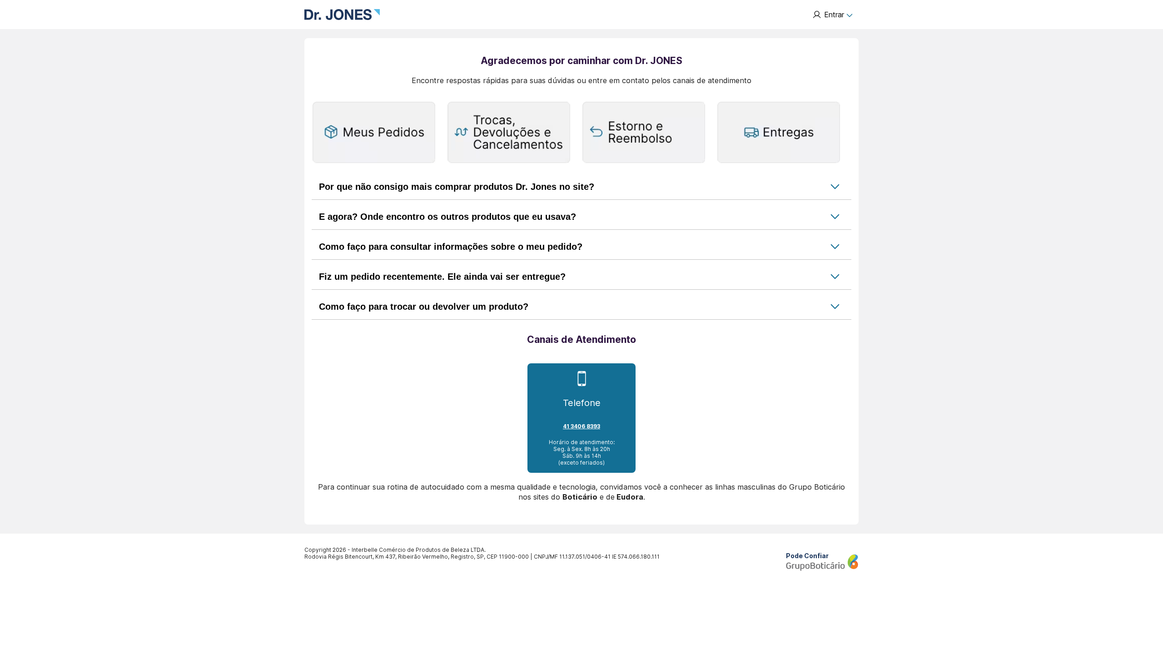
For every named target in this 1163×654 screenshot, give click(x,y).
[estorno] (644, 133)
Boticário (579, 496)
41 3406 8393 (581, 426)
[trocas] (509, 133)
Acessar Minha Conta (832, 14)
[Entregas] (778, 133)
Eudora (629, 496)
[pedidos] (374, 133)
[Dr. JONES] (342, 14)
